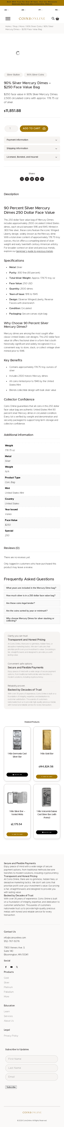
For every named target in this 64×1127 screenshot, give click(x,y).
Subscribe (11, 1087)
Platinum (8, 987)
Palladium (9, 992)
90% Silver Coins (34, 26)
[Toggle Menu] (7, 18)
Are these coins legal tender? (20, 603)
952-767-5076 (12, 941)
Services (8, 1016)
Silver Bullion (13, 75)
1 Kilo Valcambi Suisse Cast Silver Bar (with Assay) (47, 814)
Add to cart (32, 128)
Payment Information (17, 140)
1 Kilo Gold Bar (46, 754)
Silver (6, 982)
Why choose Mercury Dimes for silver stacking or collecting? (30, 619)
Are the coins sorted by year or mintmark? (27, 611)
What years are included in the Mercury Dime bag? (31, 588)
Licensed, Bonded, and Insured (22, 157)
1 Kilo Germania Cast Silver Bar (17, 755)
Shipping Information (17, 148)
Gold (6, 978)
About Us (9, 1021)
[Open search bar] (53, 18)
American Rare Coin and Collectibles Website (32, 4)
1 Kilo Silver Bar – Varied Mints (17, 813)
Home (8, 26)
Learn (7, 1011)
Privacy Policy (11, 1036)
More (21, 26)
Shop (15, 26)
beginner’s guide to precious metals (34, 251)
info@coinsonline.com (15, 938)
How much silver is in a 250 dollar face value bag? (30, 595)
